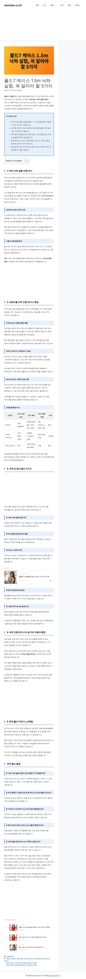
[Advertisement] (43, 25)
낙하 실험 (20, 958)
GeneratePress (54, 976)
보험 (69, 5)
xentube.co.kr (13, 5)
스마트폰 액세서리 (40, 958)
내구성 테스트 (28, 958)
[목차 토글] (25, 161)
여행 (37, 5)
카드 (44, 5)
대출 (51, 5)
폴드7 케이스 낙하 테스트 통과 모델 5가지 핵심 (22, 963)
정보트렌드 (10, 956)
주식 (61, 5)
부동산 (77, 5)
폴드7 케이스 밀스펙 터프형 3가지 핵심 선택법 (22, 965)
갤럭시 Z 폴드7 (11, 958)
